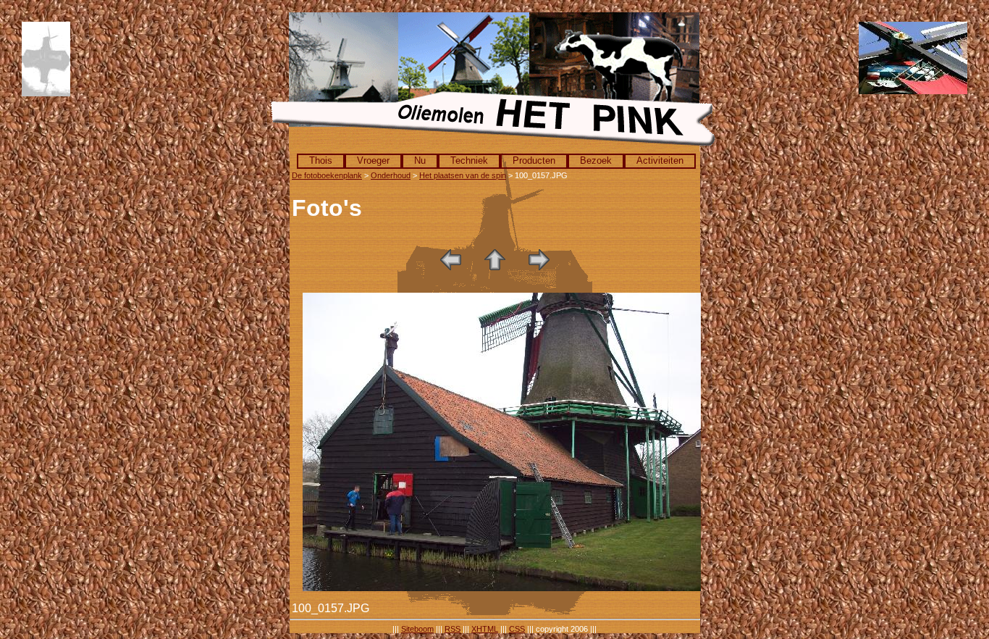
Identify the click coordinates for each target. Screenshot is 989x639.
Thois (320, 160)
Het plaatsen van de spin (462, 175)
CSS (517, 629)
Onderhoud (391, 175)
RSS (452, 629)
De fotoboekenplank (327, 175)
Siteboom (417, 629)
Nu (420, 160)
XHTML (484, 629)
